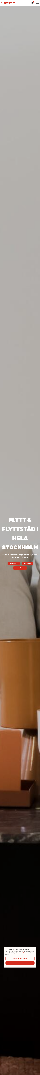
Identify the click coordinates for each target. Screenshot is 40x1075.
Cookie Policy (26, 952)
